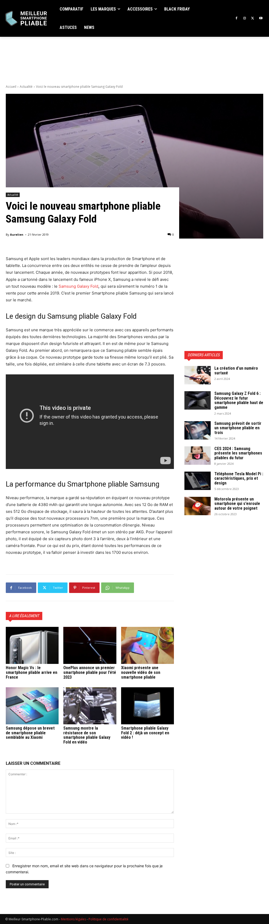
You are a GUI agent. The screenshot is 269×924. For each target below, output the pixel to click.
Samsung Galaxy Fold (78, 286)
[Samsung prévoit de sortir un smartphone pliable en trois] (197, 430)
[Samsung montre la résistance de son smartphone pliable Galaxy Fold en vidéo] (89, 705)
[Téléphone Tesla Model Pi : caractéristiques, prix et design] (197, 481)
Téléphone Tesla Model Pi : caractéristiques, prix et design (238, 478)
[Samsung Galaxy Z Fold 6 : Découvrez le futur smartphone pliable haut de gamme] (197, 400)
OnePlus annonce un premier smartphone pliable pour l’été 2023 (89, 672)
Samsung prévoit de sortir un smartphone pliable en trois (237, 428)
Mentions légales (73, 919)
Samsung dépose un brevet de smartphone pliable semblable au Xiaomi (30, 733)
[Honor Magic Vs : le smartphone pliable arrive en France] (32, 645)
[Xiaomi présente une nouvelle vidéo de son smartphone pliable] (147, 645)
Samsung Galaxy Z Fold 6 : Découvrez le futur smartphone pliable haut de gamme (238, 400)
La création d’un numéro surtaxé (236, 370)
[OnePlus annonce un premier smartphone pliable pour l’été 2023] (89, 645)
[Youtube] (261, 19)
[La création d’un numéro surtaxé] (197, 375)
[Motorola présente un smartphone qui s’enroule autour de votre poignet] (197, 506)
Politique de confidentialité (108, 919)
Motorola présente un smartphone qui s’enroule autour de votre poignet (237, 504)
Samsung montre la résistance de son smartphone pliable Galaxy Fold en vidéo (86, 735)
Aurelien (16, 234)
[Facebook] (237, 19)
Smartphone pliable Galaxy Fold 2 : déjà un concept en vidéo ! (145, 733)
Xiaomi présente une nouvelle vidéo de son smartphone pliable (140, 672)
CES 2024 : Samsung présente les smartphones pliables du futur (238, 453)
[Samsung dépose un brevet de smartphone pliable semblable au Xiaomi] (32, 705)
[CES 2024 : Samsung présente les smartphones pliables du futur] (197, 455)
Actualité (26, 86)
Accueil (11, 86)
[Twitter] (253, 19)
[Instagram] (245, 19)
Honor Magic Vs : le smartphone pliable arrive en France (31, 672)
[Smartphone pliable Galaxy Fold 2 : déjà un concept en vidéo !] (147, 705)
